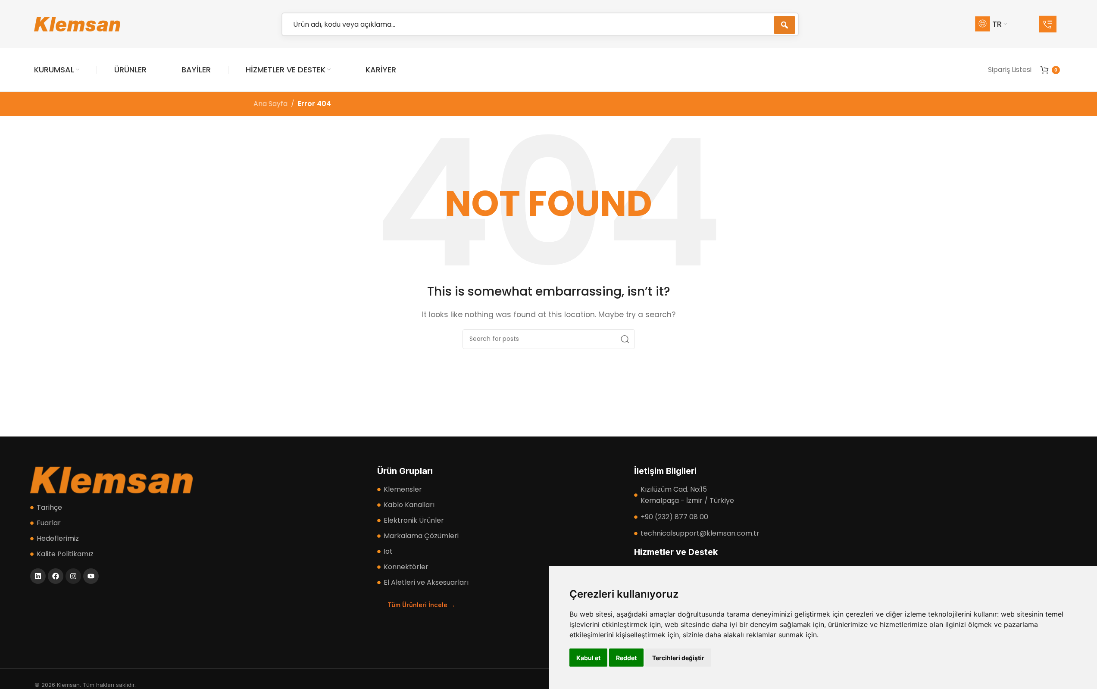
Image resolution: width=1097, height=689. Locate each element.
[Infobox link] (1051, 24)
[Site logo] (77, 23)
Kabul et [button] (588, 657)
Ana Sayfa (270, 104)
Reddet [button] (626, 657)
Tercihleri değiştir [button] (678, 657)
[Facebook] (55, 576)
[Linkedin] (38, 576)
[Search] (625, 339)
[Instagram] (73, 576)
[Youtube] (91, 576)
